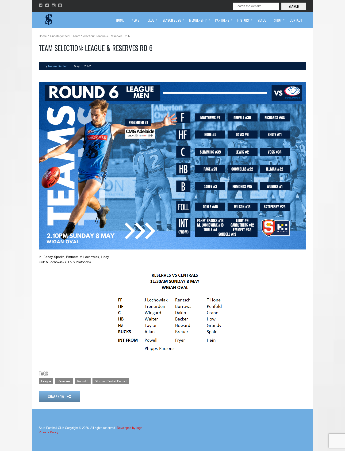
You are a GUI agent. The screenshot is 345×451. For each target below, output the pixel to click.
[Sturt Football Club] (48, 20)
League (46, 381)
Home (43, 36)
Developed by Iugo (129, 428)
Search (293, 6)
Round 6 (82, 381)
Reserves (64, 381)
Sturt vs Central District (111, 381)
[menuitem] (120, 20)
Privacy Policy (48, 432)
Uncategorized (59, 36)
